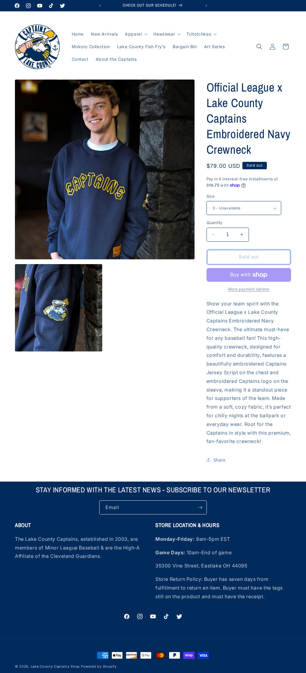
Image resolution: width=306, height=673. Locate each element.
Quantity (214, 222)
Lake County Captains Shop (56, 666)
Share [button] (219, 459)
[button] (135, 34)
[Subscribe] (199, 507)
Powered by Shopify (99, 666)
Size (210, 196)
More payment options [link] (248, 289)
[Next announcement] (206, 5)
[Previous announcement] (99, 5)
